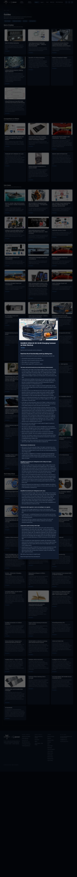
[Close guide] (57, 320)
